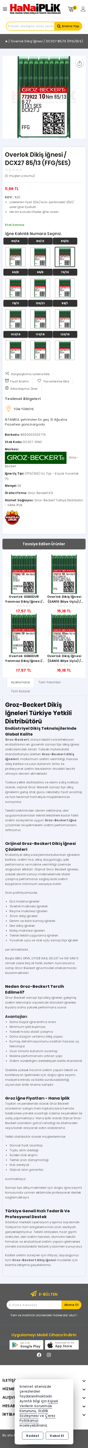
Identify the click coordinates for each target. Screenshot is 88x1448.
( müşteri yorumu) (20, 176)
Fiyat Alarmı (19, 381)
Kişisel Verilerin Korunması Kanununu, (39, 1406)
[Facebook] (39, 1355)
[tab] (20, 682)
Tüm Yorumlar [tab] (49, 682)
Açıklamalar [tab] (20, 682)
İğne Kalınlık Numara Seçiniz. (33, 233)
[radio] (15, 257)
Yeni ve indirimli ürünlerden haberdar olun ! (44, 1315)
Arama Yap (70, 26)
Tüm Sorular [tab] (20, 691)
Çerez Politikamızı (37, 1418)
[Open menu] (6, 9)
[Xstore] (35, 9)
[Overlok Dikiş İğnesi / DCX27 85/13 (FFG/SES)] (44, 97)
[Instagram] (49, 1355)
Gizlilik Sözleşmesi (34, 1413)
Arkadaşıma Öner (24, 389)
